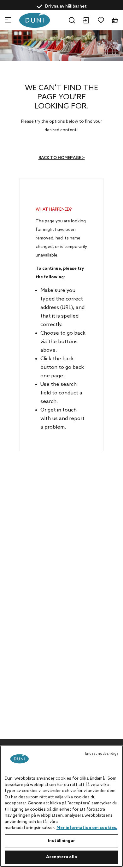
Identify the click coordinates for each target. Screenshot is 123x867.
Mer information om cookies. (86, 828)
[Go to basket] (115, 20)
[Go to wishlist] (101, 20)
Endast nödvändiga (101, 754)
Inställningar (61, 841)
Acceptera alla (61, 857)
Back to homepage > (61, 158)
